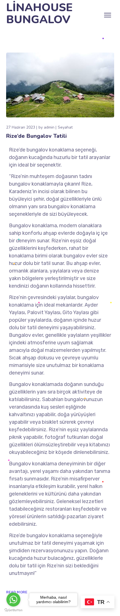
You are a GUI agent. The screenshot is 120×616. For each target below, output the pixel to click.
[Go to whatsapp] (13, 599)
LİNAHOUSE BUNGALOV (39, 14)
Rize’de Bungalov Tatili (36, 136)
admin (49, 127)
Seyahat (65, 127)
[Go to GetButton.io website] (13, 610)
